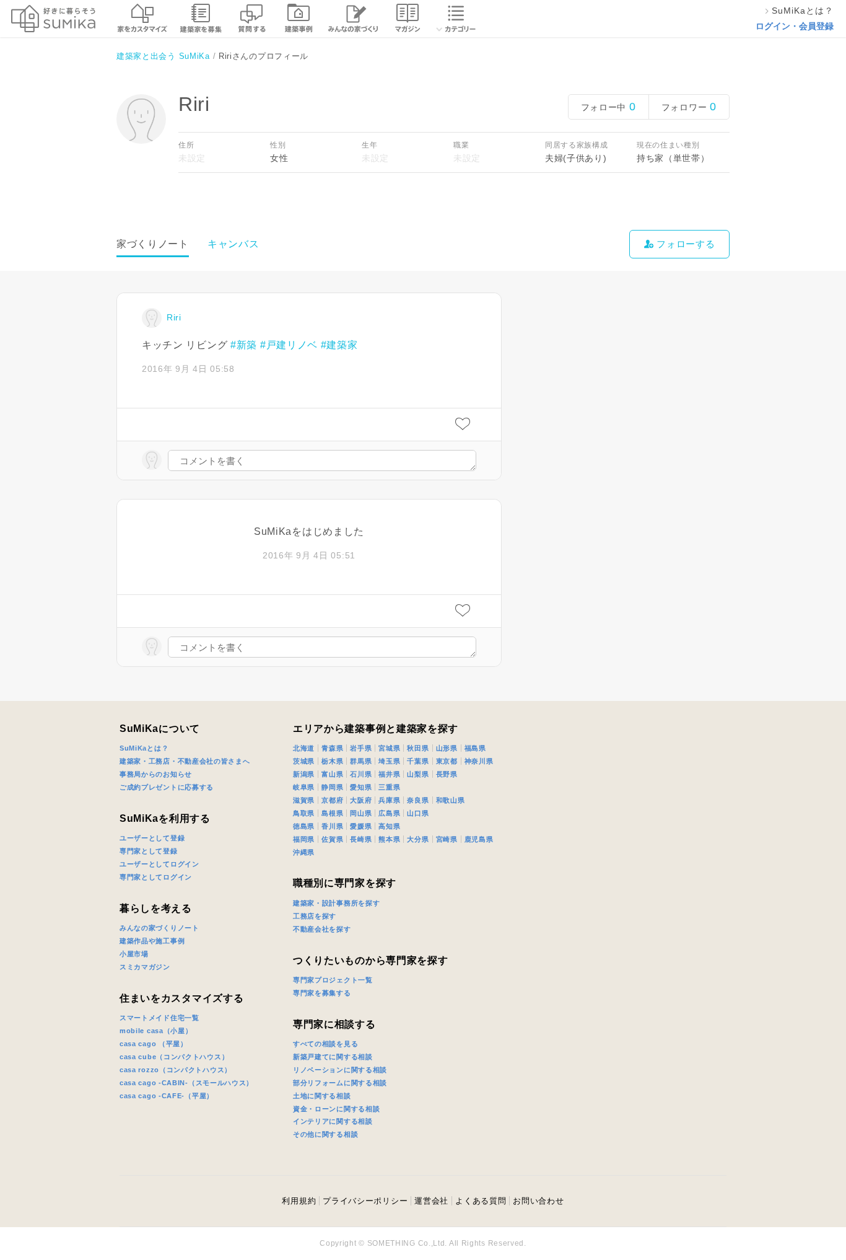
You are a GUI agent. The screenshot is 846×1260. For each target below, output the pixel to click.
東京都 (447, 761)
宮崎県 (447, 839)
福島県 (475, 748)
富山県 (332, 774)
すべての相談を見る (325, 1043)
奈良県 (418, 800)
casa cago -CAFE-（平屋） (167, 1095)
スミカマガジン (145, 967)
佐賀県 (332, 839)
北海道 (304, 748)
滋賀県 (304, 800)
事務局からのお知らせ (156, 774)
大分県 (418, 839)
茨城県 (304, 761)
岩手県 (361, 748)
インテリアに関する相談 (333, 1121)
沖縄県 (304, 852)
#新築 (243, 345)
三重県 (389, 787)
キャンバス (233, 244)
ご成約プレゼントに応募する (167, 787)
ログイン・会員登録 (795, 26)
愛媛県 (361, 826)
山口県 (418, 813)
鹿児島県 (479, 839)
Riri (174, 317)
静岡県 (332, 787)
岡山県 (361, 813)
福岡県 (304, 839)
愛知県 (361, 787)
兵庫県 (389, 800)
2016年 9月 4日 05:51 (309, 555)
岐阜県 (304, 787)
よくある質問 (480, 1200)
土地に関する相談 (322, 1095)
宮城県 (389, 748)
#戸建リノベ (289, 345)
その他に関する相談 (325, 1134)
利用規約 (299, 1200)
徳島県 (304, 826)
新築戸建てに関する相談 (333, 1056)
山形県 (447, 748)
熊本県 (389, 839)
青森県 (332, 748)
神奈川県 (479, 761)
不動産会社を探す (322, 929)
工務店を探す (314, 916)
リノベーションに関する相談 (340, 1069)
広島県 (389, 813)
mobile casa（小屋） (156, 1030)
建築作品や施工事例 (152, 941)
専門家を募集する (322, 993)
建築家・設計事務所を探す (336, 903)
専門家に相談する (334, 1024)
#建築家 (339, 345)
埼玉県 (389, 761)
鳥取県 (304, 813)
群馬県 (361, 761)
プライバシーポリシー (365, 1200)
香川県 (332, 826)
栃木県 (332, 761)
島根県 (332, 813)
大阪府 (361, 800)
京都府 (332, 800)
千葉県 (418, 761)
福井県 (389, 774)
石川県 (361, 774)
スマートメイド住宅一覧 (159, 1017)
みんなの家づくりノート (159, 928)
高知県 (389, 826)
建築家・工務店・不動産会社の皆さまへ (185, 761)
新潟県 (304, 774)
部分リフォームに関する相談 (340, 1082)
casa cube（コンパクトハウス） (174, 1056)
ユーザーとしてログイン (159, 864)
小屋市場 (134, 954)
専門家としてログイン (156, 877)
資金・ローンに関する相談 (336, 1108)
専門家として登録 (149, 851)
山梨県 (418, 774)
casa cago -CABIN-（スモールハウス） (186, 1082)
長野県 (447, 774)
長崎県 (361, 839)
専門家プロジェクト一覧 (333, 980)
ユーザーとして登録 (152, 838)
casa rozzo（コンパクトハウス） (176, 1069)
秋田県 (418, 748)
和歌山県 (450, 800)
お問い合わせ (538, 1200)
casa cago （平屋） (154, 1043)
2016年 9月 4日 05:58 (188, 369)
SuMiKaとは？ (144, 748)
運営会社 (431, 1200)
